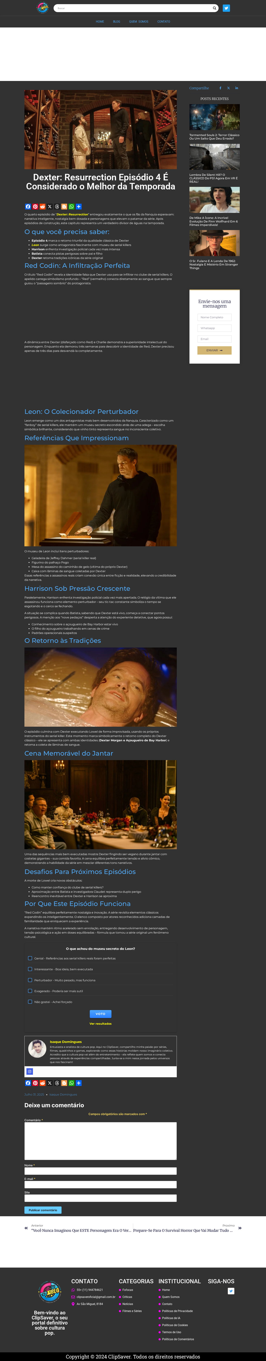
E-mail (29, 1178)
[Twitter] (226, 8)
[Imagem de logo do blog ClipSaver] (42, 7)
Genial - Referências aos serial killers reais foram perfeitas (75, 958)
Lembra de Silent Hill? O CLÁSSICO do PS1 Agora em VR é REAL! (213, 178)
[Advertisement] (133, 54)
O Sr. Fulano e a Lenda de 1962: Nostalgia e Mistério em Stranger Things (213, 264)
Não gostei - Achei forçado (53, 1002)
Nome (29, 1165)
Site (27, 1192)
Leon (36, 245)
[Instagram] (29, 1071)
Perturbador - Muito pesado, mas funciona (64, 980)
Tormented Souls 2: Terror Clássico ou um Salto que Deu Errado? (214, 136)
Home (100, 21)
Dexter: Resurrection (72, 214)
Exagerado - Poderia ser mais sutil (58, 991)
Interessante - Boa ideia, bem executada (63, 969)
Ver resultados (101, 1023)
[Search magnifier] (214, 8)
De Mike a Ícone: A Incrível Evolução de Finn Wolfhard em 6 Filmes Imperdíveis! (213, 221)
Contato (163, 21)
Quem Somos (138, 21)
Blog (116, 21)
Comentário (33, 1120)
